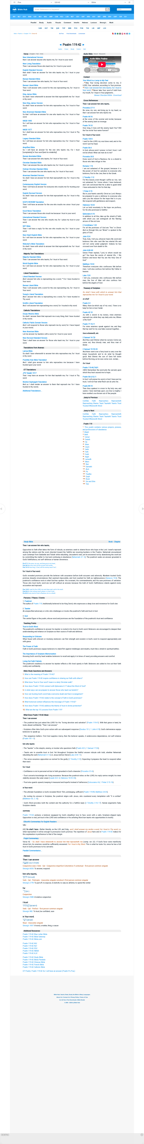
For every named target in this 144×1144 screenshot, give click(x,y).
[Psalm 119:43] (141, 514)
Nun (87, 464)
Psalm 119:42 (28, 815)
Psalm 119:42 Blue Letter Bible (35, 934)
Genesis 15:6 (111, 578)
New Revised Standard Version (35, 338)
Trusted (86, 406)
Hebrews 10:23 (89, 205)
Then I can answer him (93, 88)
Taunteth (107, 403)
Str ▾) (41, 54)
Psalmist (28, 601)
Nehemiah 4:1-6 (44, 755)
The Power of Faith (30, 646)
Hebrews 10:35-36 (68, 778)
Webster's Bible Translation (33, 244)
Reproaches (103, 401)
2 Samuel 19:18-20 (90, 349)
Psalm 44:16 (88, 117)
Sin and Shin (90, 481)
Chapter (117, 542)
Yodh (87, 454)
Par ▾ (38, 54)
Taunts (114, 403)
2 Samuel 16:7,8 (89, 337)
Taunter (27, 609)
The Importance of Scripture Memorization (39, 654)
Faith (94, 401)
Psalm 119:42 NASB (31, 951)
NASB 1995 (27, 121)
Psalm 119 (38, 604)
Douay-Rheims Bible (31, 314)
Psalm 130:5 (88, 139)
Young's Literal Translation (33, 294)
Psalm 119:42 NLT (30, 946)
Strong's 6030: (28, 869)
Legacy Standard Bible (31, 138)
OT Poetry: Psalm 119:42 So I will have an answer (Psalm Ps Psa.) (49, 971)
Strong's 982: (28, 911)
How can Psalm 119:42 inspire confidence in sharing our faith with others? (54, 678)
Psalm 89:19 (88, 386)
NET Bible (26, 226)
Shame (96, 403)
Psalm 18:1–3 (28, 738)
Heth (87, 449)
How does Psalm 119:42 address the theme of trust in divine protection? (53, 706)
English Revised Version (32, 193)
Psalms (20, 33)
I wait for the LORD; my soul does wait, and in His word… (43, 589)
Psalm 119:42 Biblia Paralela (34, 960)
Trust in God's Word (30, 627)
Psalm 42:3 (80, 748)
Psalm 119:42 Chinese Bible (34, 962)
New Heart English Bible (32, 235)
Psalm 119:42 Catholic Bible (34, 967)
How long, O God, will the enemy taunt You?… (40, 567)
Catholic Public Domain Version (35, 323)
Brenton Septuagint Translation (35, 382)
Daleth (87, 439)
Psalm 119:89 (89, 792)
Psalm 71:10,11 (89, 324)
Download (117, 95)
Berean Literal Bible (30, 85)
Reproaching (87, 403)
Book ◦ (111, 542)
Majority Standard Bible (32, 257)
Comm (78, 49)
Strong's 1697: (28, 926)
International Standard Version (34, 217)
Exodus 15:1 (85, 729)
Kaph (87, 457)
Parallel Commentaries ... (32, 851)
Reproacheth (116, 401)
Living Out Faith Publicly (32, 661)
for (113, 88)
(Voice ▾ (96, 54)
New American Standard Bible (34, 112)
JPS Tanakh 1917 (29, 373)
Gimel (87, 437)
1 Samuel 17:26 (92, 748)
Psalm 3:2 (87, 303)
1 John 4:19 (95, 729)
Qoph (88, 476)
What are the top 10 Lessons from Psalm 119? (44, 710)
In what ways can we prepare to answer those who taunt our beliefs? (51, 690)
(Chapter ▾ (32, 54)
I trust (117, 88)
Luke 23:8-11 (75, 755)
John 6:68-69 (88, 250)
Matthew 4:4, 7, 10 (30, 799)
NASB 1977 (27, 130)
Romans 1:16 (88, 166)
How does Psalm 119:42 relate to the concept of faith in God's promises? (53, 698)
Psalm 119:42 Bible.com (32, 939)
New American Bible (31, 331)
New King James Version (33, 103)
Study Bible (28, 542)
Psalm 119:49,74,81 (90, 367)
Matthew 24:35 (101, 792)
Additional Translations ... (32, 391)
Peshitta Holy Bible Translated (35, 360)
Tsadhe (88, 474)
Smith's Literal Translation (33, 303)
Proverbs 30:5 (88, 157)
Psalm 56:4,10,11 (89, 377)
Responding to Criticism (32, 636)
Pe (87, 472)
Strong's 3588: (28, 897)
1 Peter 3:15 (87, 191)
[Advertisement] (72, 524)
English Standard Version (32, 70)
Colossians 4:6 (94, 782)
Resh (88, 479)
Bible (15, 33)
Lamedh (88, 459)
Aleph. (86, 432)
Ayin (87, 469)
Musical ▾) (102, 54)
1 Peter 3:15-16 (107, 782)
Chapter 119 (27, 33)
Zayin (87, 447)
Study (72, 49)
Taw (87, 484)
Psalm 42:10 (88, 312)
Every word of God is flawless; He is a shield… (39, 593)
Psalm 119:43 (106, 832)
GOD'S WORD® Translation (33, 202)
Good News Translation (32, 211)
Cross (66, 49)
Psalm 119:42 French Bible (33, 965)
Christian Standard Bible (32, 163)
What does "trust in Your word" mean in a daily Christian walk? (48, 682)
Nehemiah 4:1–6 (78, 557)
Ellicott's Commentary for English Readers (40, 822)
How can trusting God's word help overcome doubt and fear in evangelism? (54, 694)
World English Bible (30, 263)
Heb (84, 49)
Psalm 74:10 (88, 125)
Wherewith (93, 406)
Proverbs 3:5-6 (87, 771)
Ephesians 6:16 (89, 214)
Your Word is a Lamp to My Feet (95, 80)
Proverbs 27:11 (89, 108)
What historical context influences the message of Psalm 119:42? (50, 702)
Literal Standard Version (32, 276)
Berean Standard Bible (31, 79)
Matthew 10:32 (88, 264)
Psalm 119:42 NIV (30, 943)
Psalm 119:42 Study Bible (33, 957)
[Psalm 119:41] (3, 514)
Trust (119, 403)
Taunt (101, 403)
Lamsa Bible (28, 351)
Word (100, 406)
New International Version (33, 57)
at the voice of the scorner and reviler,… (38, 565)
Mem (87, 462)
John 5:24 (86, 236)
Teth (86, 452)
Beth (86, 434)
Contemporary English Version (34, 184)
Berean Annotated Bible (32, 156)
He (86, 442)
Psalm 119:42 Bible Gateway (34, 937)
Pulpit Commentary (31, 838)
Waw (87, 444)
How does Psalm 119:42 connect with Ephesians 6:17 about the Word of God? (55, 686)
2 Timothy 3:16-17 (93, 803)
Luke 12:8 (86, 275)
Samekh (89, 467)
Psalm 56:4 (87, 148)
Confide (86, 401)
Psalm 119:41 (92, 723)
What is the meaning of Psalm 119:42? (40, 674)
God (26, 616)
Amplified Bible (29, 147)
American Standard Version (33, 175)
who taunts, (107, 88)
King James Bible (30, 94)
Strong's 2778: (28, 883)
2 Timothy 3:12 (75, 759)
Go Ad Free (5, 1135)
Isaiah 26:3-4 (55, 778)
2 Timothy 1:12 (88, 177)
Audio (60, 49)
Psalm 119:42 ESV (30, 948)
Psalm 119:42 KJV (30, 953)
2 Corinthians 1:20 (90, 225)
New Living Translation (31, 64)
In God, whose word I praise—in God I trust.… (39, 591)
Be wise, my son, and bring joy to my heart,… (39, 563)
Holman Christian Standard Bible (35, 169)
